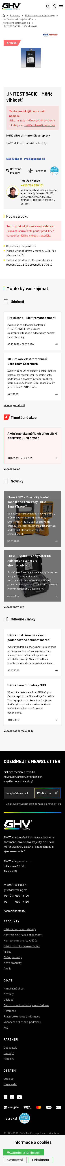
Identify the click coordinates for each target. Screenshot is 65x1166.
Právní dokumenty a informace (22, 1016)
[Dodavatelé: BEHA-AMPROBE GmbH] (50, 35)
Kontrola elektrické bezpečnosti (23, 934)
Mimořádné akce (24, 417)
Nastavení (15, 1160)
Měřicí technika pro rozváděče (22, 946)
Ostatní (10, 1070)
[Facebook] (5, 1097)
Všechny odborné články (18, 730)
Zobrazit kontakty (14, 910)
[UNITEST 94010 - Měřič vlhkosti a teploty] (31, 58)
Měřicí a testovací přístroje (20, 929)
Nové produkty (12, 962)
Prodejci (9, 1053)
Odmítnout (40, 1160)
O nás (8, 980)
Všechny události (14, 405)
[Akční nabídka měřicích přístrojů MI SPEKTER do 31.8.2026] (32, 446)
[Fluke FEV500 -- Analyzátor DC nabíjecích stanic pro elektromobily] (32, 576)
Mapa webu (10, 1084)
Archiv (7, 968)
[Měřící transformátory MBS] (32, 702)
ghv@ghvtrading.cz (15, 889)
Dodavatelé (10, 1047)
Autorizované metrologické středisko (26, 1005)
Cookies (9, 1078)
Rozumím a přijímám (23, 1152)
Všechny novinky (14, 606)
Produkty (11, 921)
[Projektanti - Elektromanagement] (32, 331)
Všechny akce (12, 468)
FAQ (6, 1027)
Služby (7, 951)
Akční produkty (13, 957)
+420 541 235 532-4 (15, 884)
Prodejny (9, 1058)
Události (17, 301)
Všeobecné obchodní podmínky (22, 1021)
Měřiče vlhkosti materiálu (39, 125)
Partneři (11, 1039)
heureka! (10, 1118)
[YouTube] (19, 1097)
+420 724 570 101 (32, 185)
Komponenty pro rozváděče (20, 940)
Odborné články (23, 619)
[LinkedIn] (12, 1097)
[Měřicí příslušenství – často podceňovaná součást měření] (32, 652)
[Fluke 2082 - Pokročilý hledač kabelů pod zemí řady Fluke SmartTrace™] (32, 519)
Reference (10, 1010)
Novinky (17, 481)
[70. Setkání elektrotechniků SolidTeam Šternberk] (32, 376)
